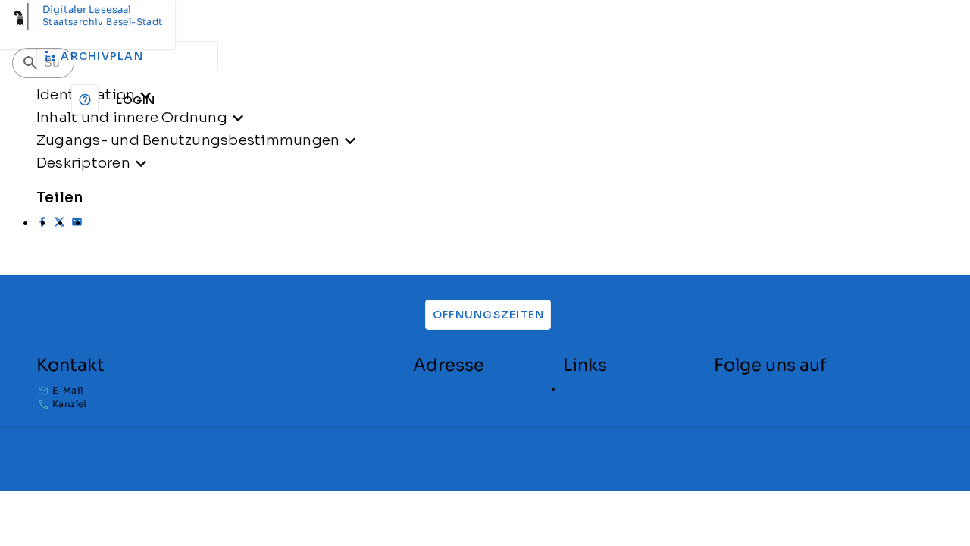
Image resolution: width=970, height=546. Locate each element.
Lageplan (585, 388)
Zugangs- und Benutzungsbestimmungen (188, 140)
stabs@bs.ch (119, 390)
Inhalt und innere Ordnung (131, 117)
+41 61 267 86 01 (128, 404)
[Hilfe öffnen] (85, 99)
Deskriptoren (83, 162)
